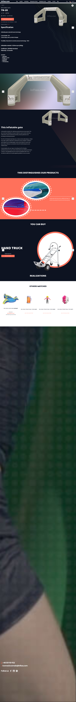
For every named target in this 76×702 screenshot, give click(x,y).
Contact (53, 1)
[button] (73, 28)
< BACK (2, 5)
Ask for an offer (7, 19)
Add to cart (8, 256)
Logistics (21, 1)
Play (17, 1)
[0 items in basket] (70, 1)
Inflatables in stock (42, 1)
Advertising (26, 1)
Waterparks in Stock (34, 1)
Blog (58, 1)
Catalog (49, 1)
